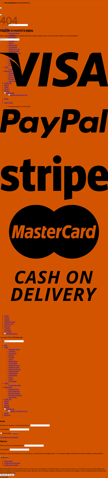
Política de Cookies (11, 465)
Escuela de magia (14, 385)
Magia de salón (13, 367)
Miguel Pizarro (13, 389)
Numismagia (13, 373)
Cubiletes (11, 351)
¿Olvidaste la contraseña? (9, 437)
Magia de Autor (14, 33)
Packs (10, 377)
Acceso (15, 433)
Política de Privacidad (12, 463)
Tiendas (7, 328)
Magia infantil (13, 371)
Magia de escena (14, 369)
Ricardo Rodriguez (15, 395)
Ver (14, 473)
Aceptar (11, 475)
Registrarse (4, 457)
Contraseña (4, 429)
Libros (10, 359)
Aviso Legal (8, 461)
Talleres (7, 320)
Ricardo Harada (14, 393)
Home (6, 316)
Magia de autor (9, 322)
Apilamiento (12, 361)
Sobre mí (7, 326)
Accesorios (12, 37)
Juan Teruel (12, 397)
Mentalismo (12, 375)
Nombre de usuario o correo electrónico (15, 425)
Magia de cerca (14, 365)
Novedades (12, 381)
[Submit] (1, 42)
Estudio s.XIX (9, 324)
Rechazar (4, 475)
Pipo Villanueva (14, 391)
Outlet (10, 379)
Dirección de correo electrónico (12, 445)
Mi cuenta (7, 332)
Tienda (6, 318)
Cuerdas (11, 41)
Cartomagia (12, 363)
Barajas (11, 355)
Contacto (7, 330)
